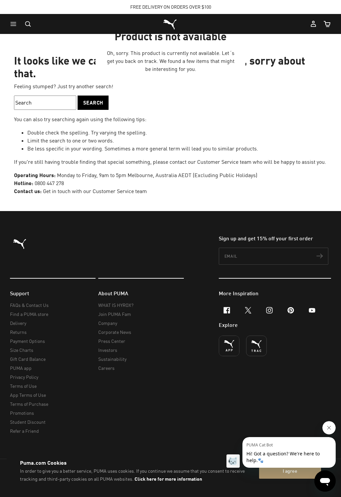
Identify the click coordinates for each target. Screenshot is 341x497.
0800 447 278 (49, 183)
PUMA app (21, 368)
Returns (18, 332)
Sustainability (112, 359)
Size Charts (21, 350)
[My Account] (313, 24)
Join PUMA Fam (114, 314)
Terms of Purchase (29, 404)
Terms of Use (23, 386)
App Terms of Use (28, 395)
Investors (107, 350)
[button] (15, 24)
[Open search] (28, 24)
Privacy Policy (24, 377)
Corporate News (114, 332)
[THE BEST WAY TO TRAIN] (256, 346)
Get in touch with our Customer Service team (94, 191)
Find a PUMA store (29, 314)
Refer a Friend (24, 431)
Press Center (111, 341)
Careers (106, 368)
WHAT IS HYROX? (116, 305)
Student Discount (28, 422)
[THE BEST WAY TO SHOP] (229, 346)
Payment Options (27, 341)
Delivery (18, 323)
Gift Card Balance (28, 359)
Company (107, 323)
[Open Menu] (15, 24)
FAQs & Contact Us (29, 305)
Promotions (22, 413)
